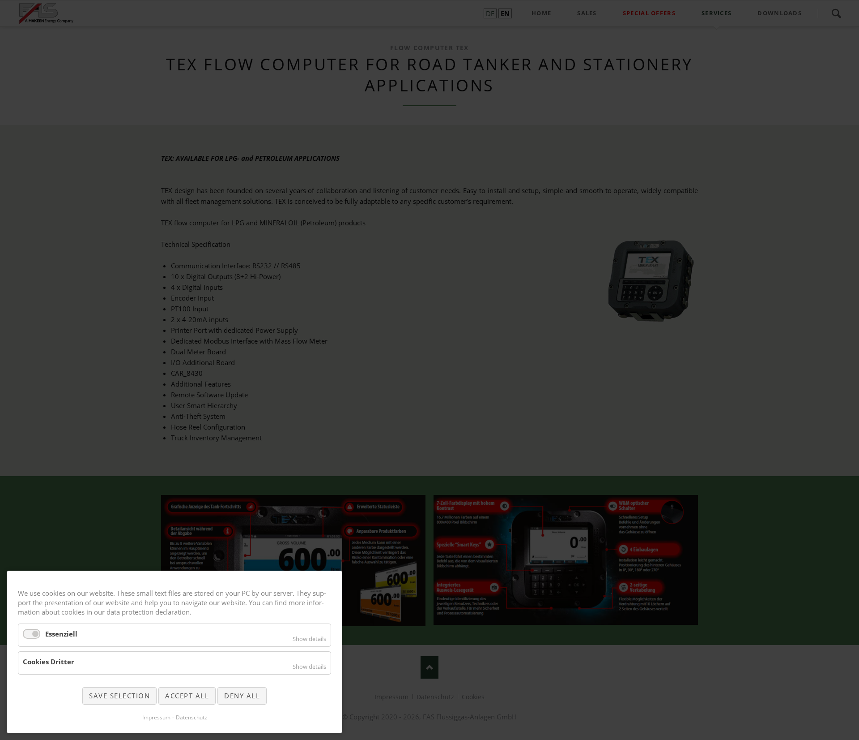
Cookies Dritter (48, 661)
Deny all (242, 695)
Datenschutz (191, 717)
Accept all (187, 695)
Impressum (156, 717)
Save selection (119, 695)
